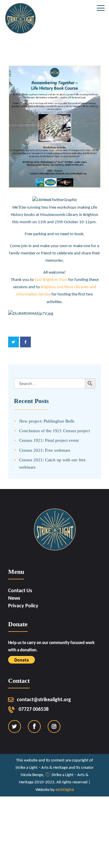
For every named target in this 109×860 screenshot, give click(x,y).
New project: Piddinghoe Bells (46, 420)
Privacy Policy (23, 606)
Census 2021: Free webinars (44, 450)
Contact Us (20, 591)
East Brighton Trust (51, 279)
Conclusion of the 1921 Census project (54, 430)
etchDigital (65, 790)
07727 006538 (34, 709)
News (14, 598)
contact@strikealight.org (44, 700)
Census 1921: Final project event (49, 440)
